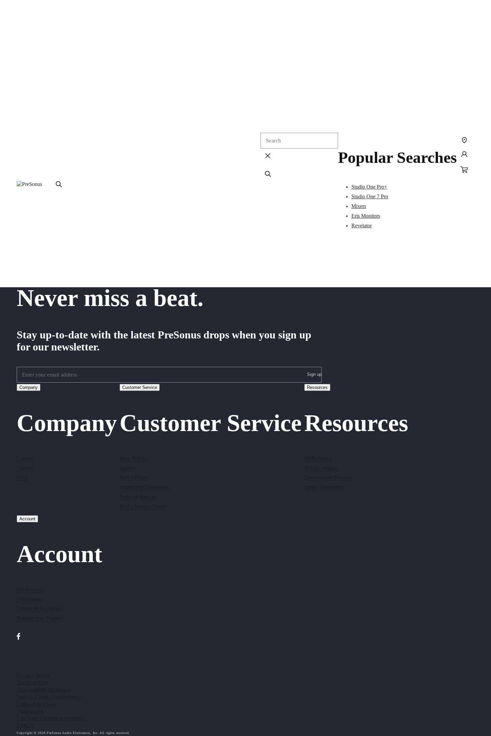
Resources (317, 387)
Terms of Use (32, 682)
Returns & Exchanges (40, 609)
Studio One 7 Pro (369, 196)
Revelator (361, 225)
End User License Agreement (51, 718)
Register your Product (40, 618)
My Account (30, 589)
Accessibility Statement (44, 689)
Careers (25, 467)
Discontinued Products (328, 477)
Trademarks (30, 711)
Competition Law (37, 704)
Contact (25, 458)
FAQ (22, 477)
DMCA (25, 725)
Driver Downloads (324, 487)
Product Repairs (321, 467)
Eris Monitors (365, 216)
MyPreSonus (318, 458)
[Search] (58, 184)
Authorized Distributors (144, 487)
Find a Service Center (142, 506)
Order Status (30, 599)
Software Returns (138, 496)
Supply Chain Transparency (49, 697)
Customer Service (139, 387)
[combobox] (299, 140)
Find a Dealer (134, 477)
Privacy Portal (33, 675)
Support (128, 467)
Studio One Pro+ (369, 187)
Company (28, 387)
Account (27, 518)
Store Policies (134, 458)
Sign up (314, 374)
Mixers (358, 206)
